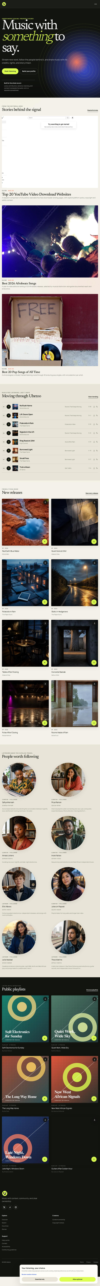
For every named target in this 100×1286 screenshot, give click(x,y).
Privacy (88, 1262)
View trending (93, 397)
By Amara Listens (7, 1172)
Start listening (10, 71)
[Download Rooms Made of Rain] (94, 683)
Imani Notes (56, 855)
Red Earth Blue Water (10, 551)
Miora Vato (5, 554)
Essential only (40, 1279)
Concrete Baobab (58, 672)
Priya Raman (56, 802)
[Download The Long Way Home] (45, 1059)
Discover (5, 1219)
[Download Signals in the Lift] (94, 433)
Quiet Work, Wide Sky (60, 1047)
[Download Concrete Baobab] (94, 623)
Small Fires (24, 458)
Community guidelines (9, 1250)
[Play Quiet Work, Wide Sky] (94, 1038)
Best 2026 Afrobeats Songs (19, 283)
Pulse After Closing (10, 732)
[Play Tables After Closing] (44, 662)
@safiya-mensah (7, 805)
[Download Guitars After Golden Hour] (94, 1120)
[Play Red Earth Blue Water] (44, 541)
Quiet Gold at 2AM (58, 551)
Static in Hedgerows (59, 611)
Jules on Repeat (58, 906)
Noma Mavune (24, 408)
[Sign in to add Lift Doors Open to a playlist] (97, 415)
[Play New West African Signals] (94, 1098)
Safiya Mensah (8, 802)
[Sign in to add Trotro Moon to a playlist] (97, 468)
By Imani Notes (7, 1051)
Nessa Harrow (6, 735)
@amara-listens (7, 858)
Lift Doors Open (26, 414)
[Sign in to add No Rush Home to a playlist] (97, 407)
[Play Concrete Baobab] (94, 662)
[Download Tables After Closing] (45, 623)
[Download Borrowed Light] (94, 451)
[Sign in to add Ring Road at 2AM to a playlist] (97, 442)
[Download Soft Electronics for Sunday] (45, 999)
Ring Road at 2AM (27, 440)
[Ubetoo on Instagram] (15, 1207)
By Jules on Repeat (57, 1172)
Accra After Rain (70, 442)
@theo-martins (56, 963)
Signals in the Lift (27, 432)
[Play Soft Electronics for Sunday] (44, 1038)
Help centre (6, 1240)
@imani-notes (56, 858)
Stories (4, 1229)
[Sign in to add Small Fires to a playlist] (97, 459)
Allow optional (77, 1279)
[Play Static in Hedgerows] (94, 602)
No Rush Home (26, 405)
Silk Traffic (68, 468)
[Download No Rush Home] (94, 407)
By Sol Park (5, 1111)
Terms (82, 1262)
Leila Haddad (7, 959)
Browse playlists (92, 990)
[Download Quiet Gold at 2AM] (94, 502)
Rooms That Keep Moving (73, 407)
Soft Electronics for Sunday (13, 1047)
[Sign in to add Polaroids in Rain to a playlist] (97, 424)
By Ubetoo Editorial (57, 1111)
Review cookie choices (29, 1274)
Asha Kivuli (54, 735)
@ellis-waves (6, 910)
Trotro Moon (25, 467)
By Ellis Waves (55, 1051)
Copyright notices (58, 1223)
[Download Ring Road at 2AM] (94, 442)
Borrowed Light (26, 449)
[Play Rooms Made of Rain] (94, 723)
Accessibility (6, 1246)
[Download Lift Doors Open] (94, 415)
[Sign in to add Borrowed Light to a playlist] (97, 451)
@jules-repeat (56, 910)
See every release (92, 493)
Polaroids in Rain (27, 423)
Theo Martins (56, 959)
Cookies (96, 1262)
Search (4, 1223)
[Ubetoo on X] (4, 1207)
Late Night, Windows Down (13, 1168)
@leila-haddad (7, 963)
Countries (5, 1226)
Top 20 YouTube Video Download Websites (36, 194)
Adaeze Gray (55, 554)
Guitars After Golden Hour (61, 1168)
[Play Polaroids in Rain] (44, 602)
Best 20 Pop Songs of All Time (21, 372)
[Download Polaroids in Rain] (94, 424)
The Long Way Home (10, 1108)
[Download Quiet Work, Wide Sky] (94, 999)
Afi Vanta (22, 470)
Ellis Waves (6, 906)
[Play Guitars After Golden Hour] (94, 1159)
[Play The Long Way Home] (44, 1098)
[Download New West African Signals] (94, 1059)
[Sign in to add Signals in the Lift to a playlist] (97, 433)
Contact (4, 1243)
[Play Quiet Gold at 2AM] (94, 541)
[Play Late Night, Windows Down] (44, 1159)
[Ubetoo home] (46, 4)
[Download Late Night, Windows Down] (45, 1120)
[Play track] (9, 407)
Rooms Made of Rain (59, 732)
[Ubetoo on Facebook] (10, 1207)
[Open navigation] (95, 4)
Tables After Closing (10, 672)
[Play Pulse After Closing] (44, 723)
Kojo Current (24, 443)
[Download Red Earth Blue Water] (45, 502)
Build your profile (28, 71)
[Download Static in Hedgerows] (94, 563)
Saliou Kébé (55, 675)
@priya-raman (56, 805)
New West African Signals (61, 1108)
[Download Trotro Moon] (94, 468)
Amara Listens (8, 855)
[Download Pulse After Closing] (45, 683)
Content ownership (58, 1219)
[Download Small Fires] (94, 459)
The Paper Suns (25, 426)
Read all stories (92, 110)
